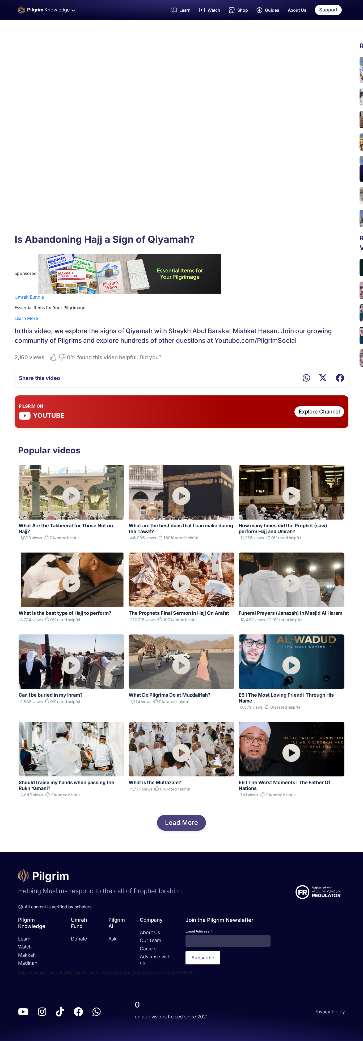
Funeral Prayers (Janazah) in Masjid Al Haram (290, 613)
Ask (112, 938)
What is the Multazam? (155, 782)
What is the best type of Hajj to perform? (65, 613)
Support (328, 9)
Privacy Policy (329, 1011)
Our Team (150, 940)
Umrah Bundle (29, 297)
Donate (79, 938)
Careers (148, 948)
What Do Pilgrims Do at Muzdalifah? (169, 695)
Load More (181, 822)
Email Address (199, 931)
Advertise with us (155, 959)
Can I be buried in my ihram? (51, 695)
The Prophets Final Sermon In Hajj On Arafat (179, 613)
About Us (297, 10)
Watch (25, 947)
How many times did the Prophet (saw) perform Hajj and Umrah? (283, 528)
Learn (24, 938)
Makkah (27, 955)
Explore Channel (319, 411)
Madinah (27, 963)
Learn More (26, 318)
